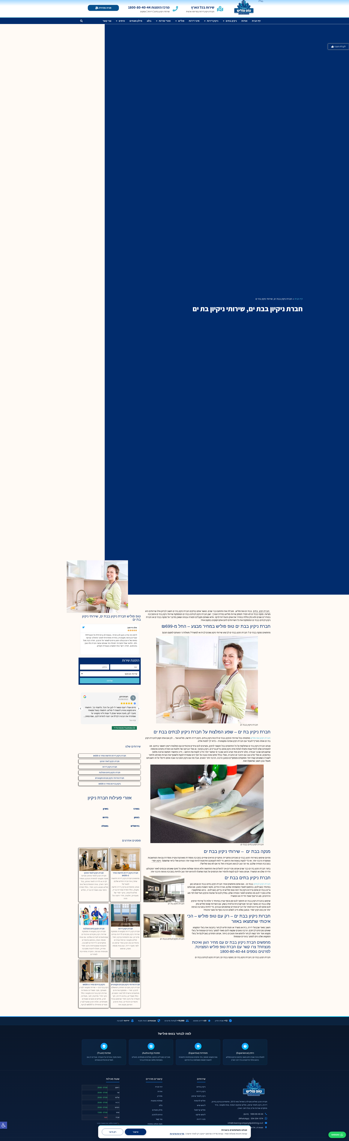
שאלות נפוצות (156, 1100)
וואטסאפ (335, 1134)
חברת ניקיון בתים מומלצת (109, 772)
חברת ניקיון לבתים (262, 884)
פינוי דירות (194, 20)
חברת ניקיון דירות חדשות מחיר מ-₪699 (109, 755)
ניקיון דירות (212, 20)
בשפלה (104, 825)
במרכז (136, 808)
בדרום (105, 817)
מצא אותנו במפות (155, 1123)
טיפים (122, 20)
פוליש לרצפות (199, 1100)
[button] (3, 1125)
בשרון (105, 808)
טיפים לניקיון (157, 1114)
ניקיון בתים (231, 20)
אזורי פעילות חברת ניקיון (110, 797)
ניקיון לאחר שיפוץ (198, 1096)
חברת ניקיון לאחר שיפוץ (109, 761)
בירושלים (135, 825)
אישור (135, 1132)
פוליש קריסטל (199, 1110)
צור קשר (107, 20)
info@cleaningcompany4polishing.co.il (245, 1123)
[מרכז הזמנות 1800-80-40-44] (175, 8)
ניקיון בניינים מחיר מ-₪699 (110, 783)
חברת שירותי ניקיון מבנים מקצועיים (109, 778)
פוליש (181, 20)
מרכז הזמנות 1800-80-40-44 (149, 7)
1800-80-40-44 (256, 1114)
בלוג (149, 20)
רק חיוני (112, 1132)
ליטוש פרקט (200, 1114)
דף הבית (256, 20)
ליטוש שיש (201, 1105)
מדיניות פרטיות (177, 1134)
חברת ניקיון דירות (109, 766)
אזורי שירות (165, 20)
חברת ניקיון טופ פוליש (260, 738)
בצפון (136, 817)
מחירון (159, 1096)
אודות (244, 20)
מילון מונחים (136, 20)
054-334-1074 (257, 1118)
